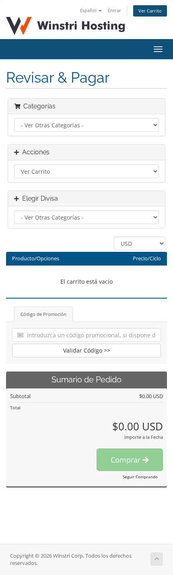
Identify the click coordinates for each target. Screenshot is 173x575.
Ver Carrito (150, 11)
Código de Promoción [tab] (43, 314)
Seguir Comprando (140, 477)
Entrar (114, 10)
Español (89, 10)
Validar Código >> (86, 350)
